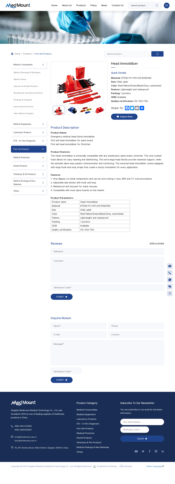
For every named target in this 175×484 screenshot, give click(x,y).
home (54, 5)
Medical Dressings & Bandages (27, 72)
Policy (93, 5)
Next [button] (106, 82)
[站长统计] (95, 466)
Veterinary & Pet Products (24, 174)
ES (166, 5)
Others (16, 191)
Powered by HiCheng (107, 466)
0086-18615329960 (23, 426)
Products (27, 54)
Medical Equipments (22, 124)
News (104, 5)
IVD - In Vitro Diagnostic (24, 141)
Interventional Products (23, 106)
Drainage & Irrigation (23, 100)
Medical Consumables (23, 64)
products (81, 5)
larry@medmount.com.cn (26, 440)
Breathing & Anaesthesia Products (28, 93)
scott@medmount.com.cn (26, 437)
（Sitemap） (125, 466)
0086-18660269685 (23, 430)
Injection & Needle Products (26, 86)
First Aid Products (43, 54)
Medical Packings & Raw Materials (24, 182)
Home (17, 54)
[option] (79, 82)
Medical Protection (21, 157)
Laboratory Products (22, 132)
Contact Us (117, 5)
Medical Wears (20, 79)
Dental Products (20, 166)
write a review (157, 243)
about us (67, 5)
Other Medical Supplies (24, 113)
